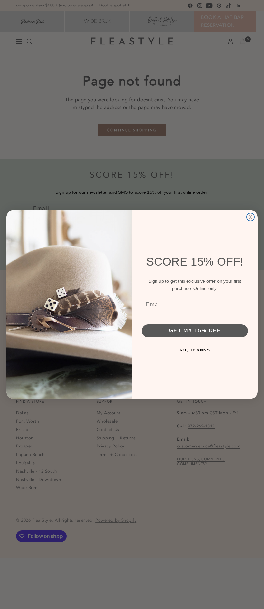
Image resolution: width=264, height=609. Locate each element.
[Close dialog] (250, 217)
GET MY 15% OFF (195, 330)
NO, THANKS (195, 350)
